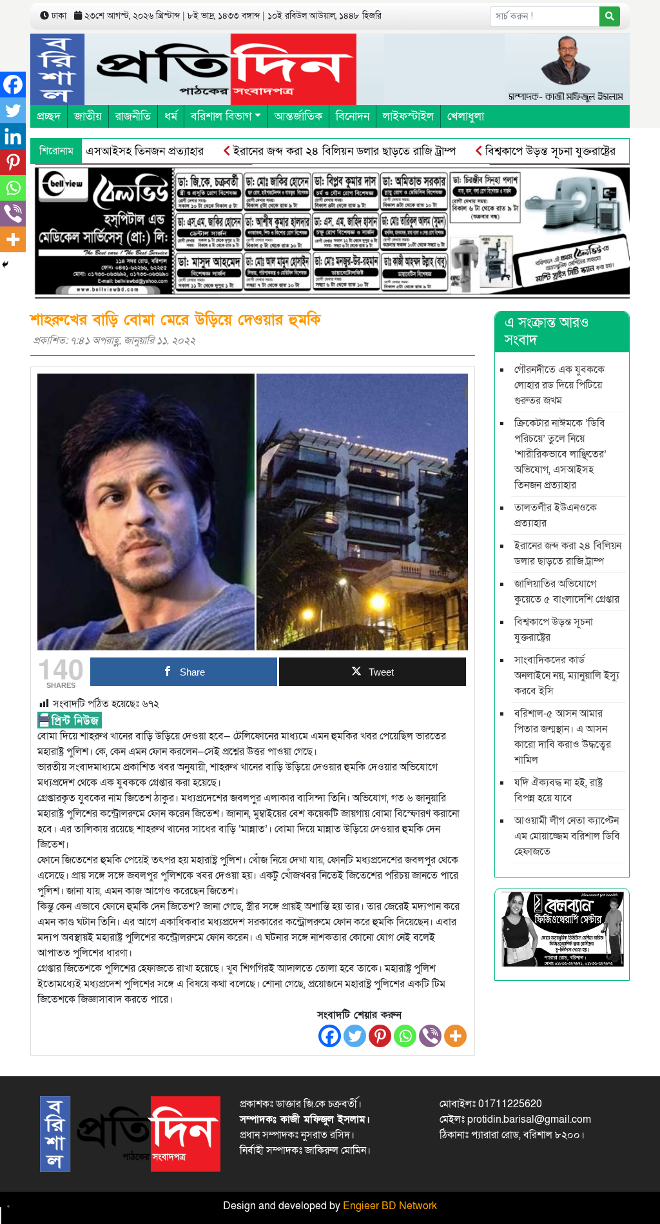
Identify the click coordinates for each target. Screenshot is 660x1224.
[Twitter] (355, 1036)
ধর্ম (170, 116)
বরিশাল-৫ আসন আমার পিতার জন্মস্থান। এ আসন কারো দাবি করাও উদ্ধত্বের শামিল (562, 737)
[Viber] (430, 1036)
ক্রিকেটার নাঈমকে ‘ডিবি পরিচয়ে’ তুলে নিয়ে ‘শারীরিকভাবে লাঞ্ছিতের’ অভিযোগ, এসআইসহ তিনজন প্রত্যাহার (560, 454)
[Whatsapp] (405, 1036)
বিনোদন (352, 116)
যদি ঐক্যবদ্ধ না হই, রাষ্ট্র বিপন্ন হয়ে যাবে (558, 790)
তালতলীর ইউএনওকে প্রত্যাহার (555, 515)
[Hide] (5, 264)
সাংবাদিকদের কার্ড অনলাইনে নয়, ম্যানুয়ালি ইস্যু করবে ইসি (566, 675)
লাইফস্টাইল (408, 116)
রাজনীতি (133, 116)
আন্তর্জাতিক (298, 116)
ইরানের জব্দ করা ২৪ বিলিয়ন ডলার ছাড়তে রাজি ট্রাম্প (316, 151)
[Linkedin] (13, 136)
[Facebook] (329, 1036)
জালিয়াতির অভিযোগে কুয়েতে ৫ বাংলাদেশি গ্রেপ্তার (566, 592)
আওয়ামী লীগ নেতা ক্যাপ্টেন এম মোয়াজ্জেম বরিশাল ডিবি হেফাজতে (567, 836)
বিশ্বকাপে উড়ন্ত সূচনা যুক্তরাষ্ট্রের (521, 151)
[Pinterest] (380, 1036)
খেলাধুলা (465, 116)
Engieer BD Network (390, 1206)
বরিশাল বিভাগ (221, 116)
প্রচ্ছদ (49, 116)
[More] (455, 1036)
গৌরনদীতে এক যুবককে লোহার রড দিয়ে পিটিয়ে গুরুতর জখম (559, 385)
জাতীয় (88, 116)
